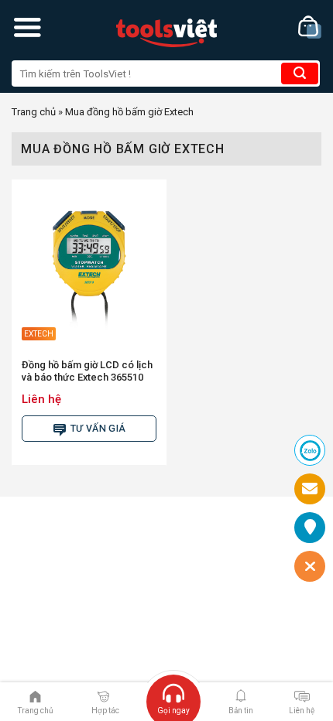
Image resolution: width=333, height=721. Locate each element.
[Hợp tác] (103, 695)
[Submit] (299, 73)
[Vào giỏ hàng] (309, 27)
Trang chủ (34, 112)
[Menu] (27, 27)
